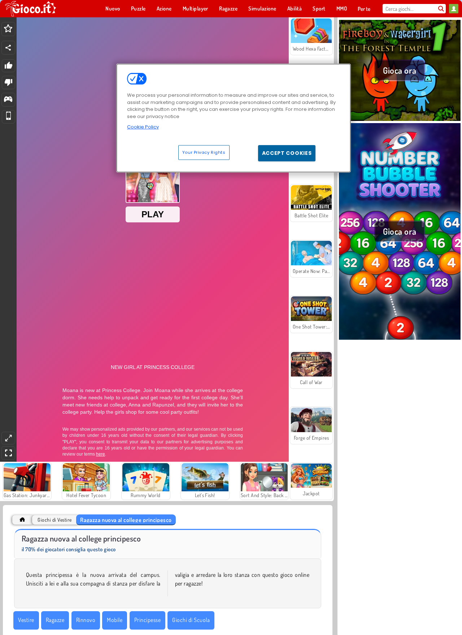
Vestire (26, 619)
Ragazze (55, 619)
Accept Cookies (287, 152)
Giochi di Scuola (191, 619)
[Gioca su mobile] (8, 116)
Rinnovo (85, 619)
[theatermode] (8, 438)
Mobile (114, 619)
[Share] (8, 48)
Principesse (147, 619)
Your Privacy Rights (204, 152)
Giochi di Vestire (54, 520)
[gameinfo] (8, 100)
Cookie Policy (143, 126)
